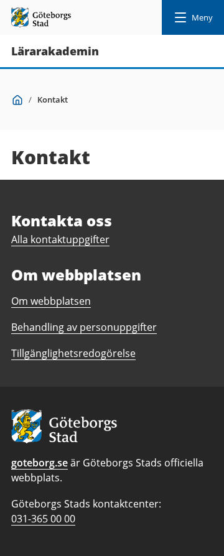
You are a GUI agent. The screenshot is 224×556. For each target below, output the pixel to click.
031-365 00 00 (43, 519)
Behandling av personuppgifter (84, 327)
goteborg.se (39, 463)
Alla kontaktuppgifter (60, 239)
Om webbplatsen (51, 301)
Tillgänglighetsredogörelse (73, 353)
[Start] (17, 99)
